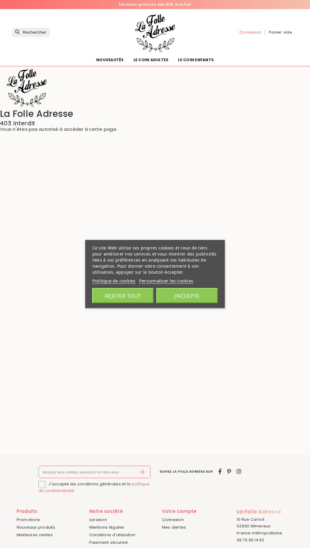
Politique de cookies (114, 281)
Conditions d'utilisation (112, 535)
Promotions (28, 520)
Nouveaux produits (36, 527)
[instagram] (239, 471)
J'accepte (187, 295)
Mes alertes (174, 527)
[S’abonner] (142, 472)
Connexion (173, 520)
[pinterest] (229, 471)
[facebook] (220, 471)
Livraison (98, 520)
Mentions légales (106, 527)
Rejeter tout (123, 295)
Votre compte (179, 511)
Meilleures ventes (35, 535)
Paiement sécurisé (108, 542)
